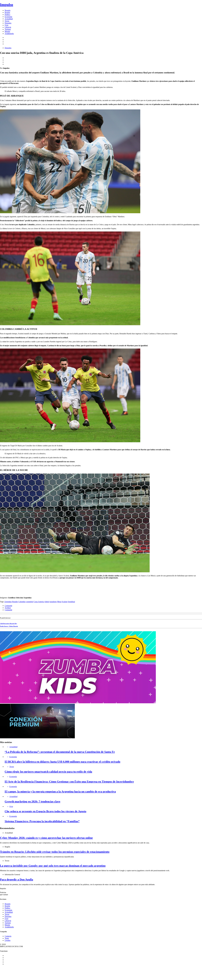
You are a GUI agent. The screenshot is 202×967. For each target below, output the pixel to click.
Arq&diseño (9, 34)
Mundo (7, 31)
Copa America (39, 602)
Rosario (7, 10)
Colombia (21, 602)
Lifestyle (8, 27)
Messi (59, 602)
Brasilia (15, 602)
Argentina (8, 602)
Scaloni (64, 602)
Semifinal (71, 602)
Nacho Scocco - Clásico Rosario (9, 626)
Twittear (8, 608)
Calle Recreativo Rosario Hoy (8, 623)
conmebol (29, 602)
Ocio (6, 25)
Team (7, 938)
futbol (47, 602)
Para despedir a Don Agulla (16, 879)
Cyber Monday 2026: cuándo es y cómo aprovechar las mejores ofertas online (46, 837)
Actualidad (9, 19)
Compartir (8, 606)
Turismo (8, 29)
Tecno (7, 21)
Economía (8, 17)
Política (7, 15)
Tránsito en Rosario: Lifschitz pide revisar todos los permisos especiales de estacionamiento (54, 851)
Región (7, 12)
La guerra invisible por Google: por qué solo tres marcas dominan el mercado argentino (53, 865)
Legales (7, 940)
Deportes (8, 23)
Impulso (6, 4)
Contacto (8, 936)
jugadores (53, 602)
